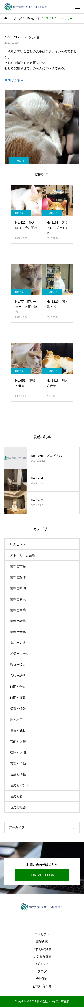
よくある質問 (42, 956)
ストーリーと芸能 (22, 555)
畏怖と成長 (18, 730)
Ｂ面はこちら (13, 80)
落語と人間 (18, 752)
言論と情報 (18, 774)
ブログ (42, 971)
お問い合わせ (42, 986)
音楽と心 (16, 796)
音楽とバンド (19, 785)
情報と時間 (18, 588)
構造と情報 (18, 708)
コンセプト (42, 934)
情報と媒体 (18, 577)
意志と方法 (18, 643)
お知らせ (42, 964)
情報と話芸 (18, 621)
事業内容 (42, 941)
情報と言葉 (18, 610)
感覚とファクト (21, 654)
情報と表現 (18, 599)
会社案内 (42, 978)
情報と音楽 (18, 632)
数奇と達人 (18, 665)
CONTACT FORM (42, 875)
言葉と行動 (18, 763)
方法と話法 (18, 676)
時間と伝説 (18, 686)
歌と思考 (16, 719)
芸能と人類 (18, 741)
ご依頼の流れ (42, 949)
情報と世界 (18, 566)
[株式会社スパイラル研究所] (25, 7)
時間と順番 (18, 697)
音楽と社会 (18, 807)
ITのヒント (19, 160)
